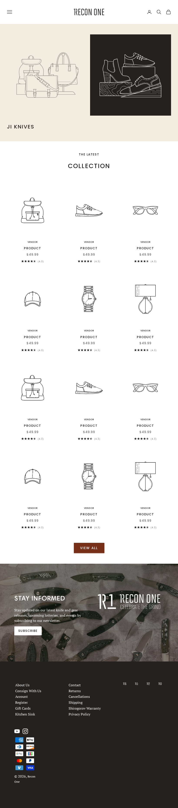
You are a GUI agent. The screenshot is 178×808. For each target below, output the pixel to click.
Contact (75, 685)
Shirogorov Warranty (85, 708)
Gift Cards (23, 708)
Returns (75, 690)
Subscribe (28, 631)
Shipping (75, 702)
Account (21, 696)
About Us (22, 685)
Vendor (33, 242)
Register (21, 702)
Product (32, 248)
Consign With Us (28, 690)
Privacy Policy (79, 714)
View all (89, 548)
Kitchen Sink (25, 714)
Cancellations (79, 696)
